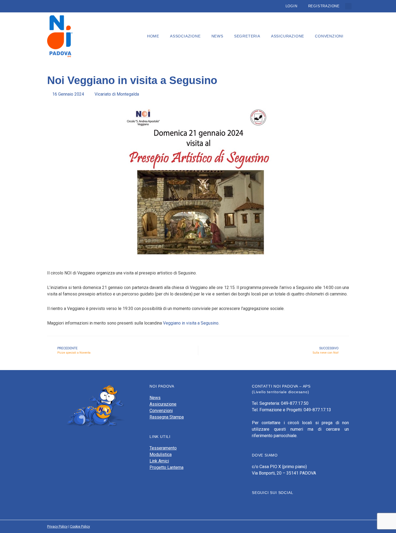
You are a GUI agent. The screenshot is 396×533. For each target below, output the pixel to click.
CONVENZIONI (329, 36)
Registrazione (324, 6)
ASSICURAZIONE (287, 36)
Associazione (185, 36)
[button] (348, 6)
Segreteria (247, 36)
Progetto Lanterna (166, 467)
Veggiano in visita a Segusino (190, 323)
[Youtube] (264, 503)
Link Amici (159, 461)
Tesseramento (163, 448)
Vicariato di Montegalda (117, 94)
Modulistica (161, 454)
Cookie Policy (80, 526)
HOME (153, 36)
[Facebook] (254, 503)
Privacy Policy (57, 526)
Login (291, 6)
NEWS (217, 36)
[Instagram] (273, 503)
